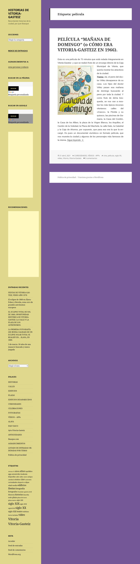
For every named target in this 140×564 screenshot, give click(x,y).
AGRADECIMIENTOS (16, 443)
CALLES (11, 386)
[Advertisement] (20, 165)
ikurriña (26, 495)
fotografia (20, 488)
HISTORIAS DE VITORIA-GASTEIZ (18, 13)
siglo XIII (20, 500)
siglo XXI (12, 511)
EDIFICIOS (12, 391)
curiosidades (13, 482)
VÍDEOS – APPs (14, 417)
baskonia (24, 474)
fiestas (11, 488)
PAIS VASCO (13, 426)
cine (23, 479)
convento (28, 480)
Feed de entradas (15, 545)
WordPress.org (14, 554)
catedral (11, 480)
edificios (22, 485)
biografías (12, 477)
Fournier (21, 492)
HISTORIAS (13, 382)
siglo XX (20, 508)
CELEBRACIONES (15, 408)
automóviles (15, 474)
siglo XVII (23, 504)
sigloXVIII (11, 508)
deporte (21, 482)
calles (21, 477)
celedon (17, 479)
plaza (14, 497)
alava (17, 471)
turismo (15, 515)
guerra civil (28, 492)
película (111, 155)
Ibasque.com (13, 439)
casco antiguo (28, 477)
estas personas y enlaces (18, 67)
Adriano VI (11, 471)
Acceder (11, 541)
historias (19, 494)
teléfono (26, 512)
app (9, 474)
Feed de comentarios (16, 550)
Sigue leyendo (75, 140)
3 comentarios (91, 158)
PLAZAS (11, 395)
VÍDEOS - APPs (94, 155)
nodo (10, 497)
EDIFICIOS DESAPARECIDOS (20, 399)
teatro (19, 511)
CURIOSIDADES (14, 404)
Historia (11, 494)
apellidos (29, 471)
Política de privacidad (17, 455)
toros (10, 515)
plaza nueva (12, 500)
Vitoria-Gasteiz (19, 524)
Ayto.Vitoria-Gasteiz (16, 430)
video (21, 514)
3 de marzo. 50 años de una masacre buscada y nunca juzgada (19, 347)
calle (17, 477)
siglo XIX (14, 503)
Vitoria (13, 519)
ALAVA (11, 421)
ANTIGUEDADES (15, 435)
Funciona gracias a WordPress (90, 177)
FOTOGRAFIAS (14, 413)
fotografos (12, 491)
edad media (12, 485)
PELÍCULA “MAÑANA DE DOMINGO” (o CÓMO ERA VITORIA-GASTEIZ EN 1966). (87, 44)
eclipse (26, 482)
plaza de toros (22, 497)
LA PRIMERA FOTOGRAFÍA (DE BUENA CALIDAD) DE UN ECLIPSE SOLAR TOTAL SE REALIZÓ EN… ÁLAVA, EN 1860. (20, 334)
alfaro (22, 471)
